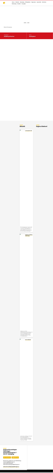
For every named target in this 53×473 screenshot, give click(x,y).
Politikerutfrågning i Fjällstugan (28, 235)
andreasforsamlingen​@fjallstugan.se (11, 466)
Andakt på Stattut (9, 36)
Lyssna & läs (39, 2)
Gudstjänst (32, 36)
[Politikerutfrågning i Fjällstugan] (22, 282)
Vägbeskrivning (15, 457)
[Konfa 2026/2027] (22, 387)
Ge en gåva (24, 3)
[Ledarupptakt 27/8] (22, 177)
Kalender (17, 2)
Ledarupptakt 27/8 (28, 130)
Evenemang (22, 2)
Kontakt (19, 3)
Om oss (13, 2)
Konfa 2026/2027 (28, 339)
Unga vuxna (33, 2)
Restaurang (14, 3)
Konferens (44, 2)
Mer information (7, 457)
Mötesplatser (27, 2)
